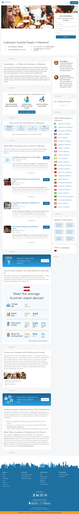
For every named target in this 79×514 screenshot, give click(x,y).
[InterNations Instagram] (41, 495)
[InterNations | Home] (6, 2)
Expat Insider (43, 482)
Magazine (42, 480)
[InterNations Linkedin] (37, 495)
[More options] (43, 58)
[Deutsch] (55, 251)
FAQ (41, 474)
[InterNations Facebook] (33, 495)
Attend (46, 157)
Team (4, 476)
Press (4, 480)
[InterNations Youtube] (45, 495)
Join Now (74, 2)
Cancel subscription (44, 484)
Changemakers (62, 476)
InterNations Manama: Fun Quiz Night (26, 157)
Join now (66, 37)
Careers (4, 482)
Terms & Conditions (38, 509)
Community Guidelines (64, 474)
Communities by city (25, 476)
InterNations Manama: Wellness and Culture (25, 204)
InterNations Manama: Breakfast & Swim (25, 227)
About (4, 474)
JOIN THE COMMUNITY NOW (26, 112)
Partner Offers (43, 478)
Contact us (5, 484)
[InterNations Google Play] (45, 503)
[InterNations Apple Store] (33, 503)
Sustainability (6, 478)
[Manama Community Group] (15, 378)
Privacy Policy (46, 509)
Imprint (31, 509)
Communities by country (26, 474)
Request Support (43, 476)
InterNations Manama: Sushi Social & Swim (26, 180)
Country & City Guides (26, 478)
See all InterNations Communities (52, 512)
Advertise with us (6, 486)
